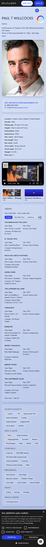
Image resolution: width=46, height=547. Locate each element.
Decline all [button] (33, 537)
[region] (23, 173)
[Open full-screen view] (40, 43)
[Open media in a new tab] (34, 183)
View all (16, 398)
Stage (8, 217)
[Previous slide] (5, 70)
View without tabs (10, 213)
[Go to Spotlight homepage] (9, 3)
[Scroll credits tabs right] (39, 217)
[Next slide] (40, 70)
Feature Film (19, 217)
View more (8, 398)
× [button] (43, 512)
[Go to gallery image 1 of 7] (20, 90)
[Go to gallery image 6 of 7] (25, 90)
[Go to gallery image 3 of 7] (22, 90)
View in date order (24, 213)
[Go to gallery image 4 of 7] (23, 90)
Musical (31, 217)
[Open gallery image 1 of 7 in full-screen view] (23, 68)
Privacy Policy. (28, 523)
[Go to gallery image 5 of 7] (24, 90)
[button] (39, 3)
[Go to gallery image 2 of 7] (21, 90)
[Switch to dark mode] (39, 10)
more (4, 36)
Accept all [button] (12, 537)
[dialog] (23, 528)
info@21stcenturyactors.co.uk (17, 107)
